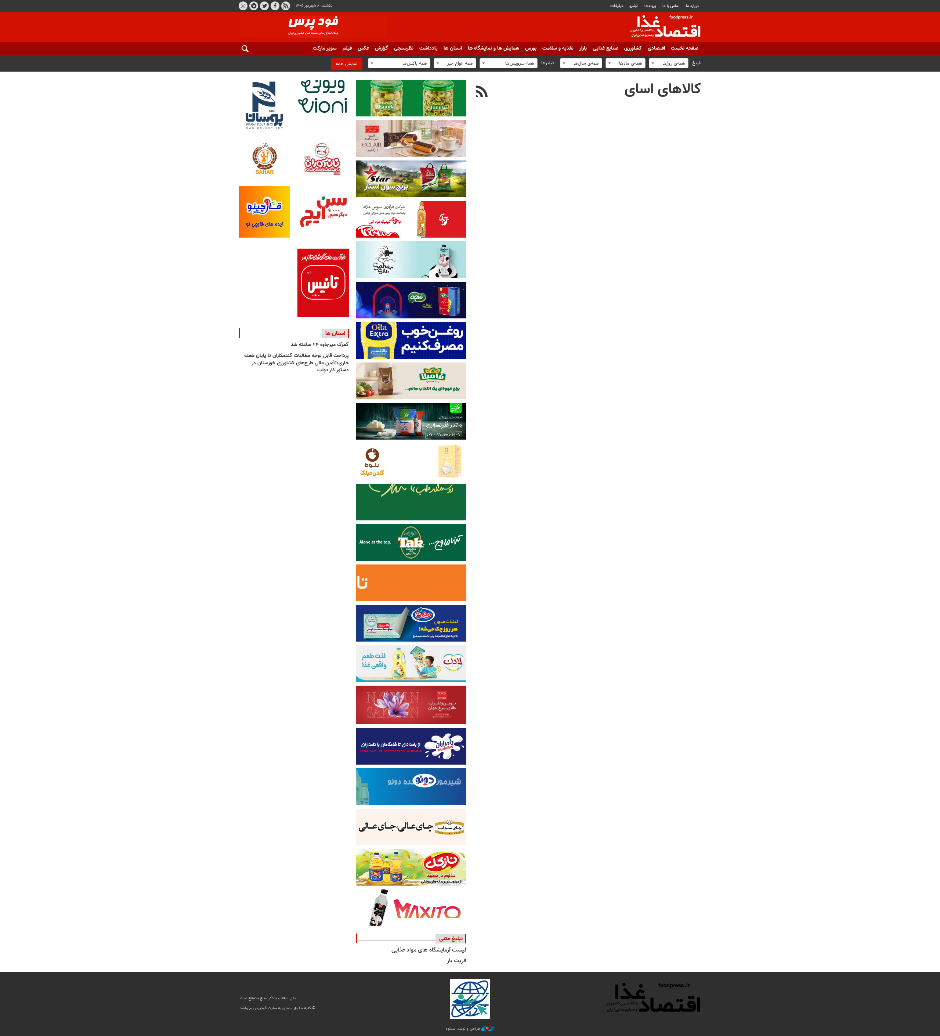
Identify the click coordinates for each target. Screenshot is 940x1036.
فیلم (347, 48)
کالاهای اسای (663, 89)
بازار (583, 48)
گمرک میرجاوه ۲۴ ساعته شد (320, 345)
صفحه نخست (684, 48)
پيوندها (650, 6)
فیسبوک (275, 5)
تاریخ (696, 63)
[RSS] (482, 92)
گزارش (381, 48)
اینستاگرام (243, 5)
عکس (363, 48)
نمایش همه (347, 64)
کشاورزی (633, 48)
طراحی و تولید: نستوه (463, 1029)
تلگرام (253, 5)
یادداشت (428, 48)
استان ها (453, 48)
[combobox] (668, 63)
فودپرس (661, 27)
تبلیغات (616, 6)
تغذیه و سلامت (558, 48)
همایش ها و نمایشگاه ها (493, 48)
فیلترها (547, 63)
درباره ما (692, 6)
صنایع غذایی (605, 48)
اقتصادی (656, 48)
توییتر (264, 5)
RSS (285, 5)
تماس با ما (671, 6)
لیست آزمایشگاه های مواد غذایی (428, 950)
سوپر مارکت (325, 48)
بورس (530, 48)
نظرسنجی (403, 48)
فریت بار (456, 960)
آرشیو (633, 6)
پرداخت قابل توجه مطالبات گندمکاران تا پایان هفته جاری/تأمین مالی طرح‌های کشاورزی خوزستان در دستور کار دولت (296, 363)
